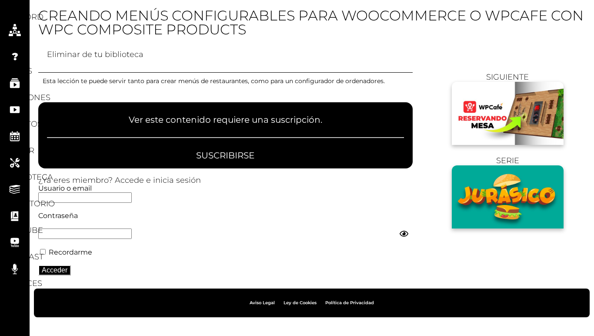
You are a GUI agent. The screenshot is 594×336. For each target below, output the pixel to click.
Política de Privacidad (349, 303)
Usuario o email (65, 188)
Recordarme (69, 252)
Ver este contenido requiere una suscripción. (225, 120)
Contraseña (58, 216)
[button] (14, 7)
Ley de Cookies (300, 303)
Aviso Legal (262, 303)
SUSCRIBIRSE (225, 155)
